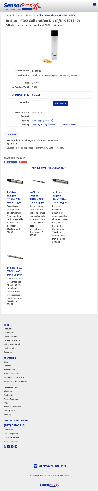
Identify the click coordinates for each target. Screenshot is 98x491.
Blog (6, 362)
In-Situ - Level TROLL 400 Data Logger (15, 271)
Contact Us (8, 395)
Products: (8, 329)
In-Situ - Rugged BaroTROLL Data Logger (59, 197)
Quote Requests (11, 336)
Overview (11, 134)
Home (8, 15)
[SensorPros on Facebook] (8, 447)
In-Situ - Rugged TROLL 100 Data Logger (14, 197)
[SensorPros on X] (5, 447)
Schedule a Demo (11, 441)
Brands (19, 15)
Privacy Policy (10, 411)
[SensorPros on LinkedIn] (16, 447)
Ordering (8, 352)
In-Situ (29, 15)
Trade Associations (12, 373)
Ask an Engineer (11, 399)
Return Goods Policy (12, 344)
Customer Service (11, 437)
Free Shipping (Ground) (42, 120)
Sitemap (7, 414)
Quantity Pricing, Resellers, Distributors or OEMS (54, 124)
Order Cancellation (12, 340)
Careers (7, 366)
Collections (9, 332)
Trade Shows (9, 370)
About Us (8, 391)
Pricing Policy (10, 348)
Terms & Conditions (12, 407)
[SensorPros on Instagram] (12, 447)
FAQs (6, 403)
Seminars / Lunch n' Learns (15, 381)
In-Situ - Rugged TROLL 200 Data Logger (37, 197)
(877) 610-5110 (14, 425)
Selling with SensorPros (14, 377)
